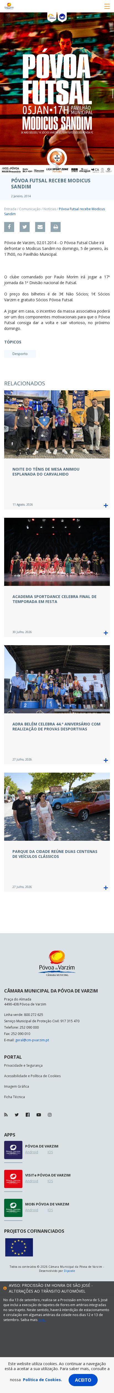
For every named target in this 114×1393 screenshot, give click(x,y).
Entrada (10, 209)
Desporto (20, 353)
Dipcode (69, 1271)
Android (31, 1152)
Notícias (49, 209)
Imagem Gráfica (16, 1086)
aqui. (42, 1319)
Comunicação (30, 209)
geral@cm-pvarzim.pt (32, 1040)
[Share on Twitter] (25, 227)
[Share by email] (40, 227)
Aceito (83, 1380)
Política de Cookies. (42, 1379)
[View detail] (106, 505)
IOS (50, 1152)
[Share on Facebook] (9, 227)
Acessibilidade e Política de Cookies (32, 1076)
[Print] (56, 227)
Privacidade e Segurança (23, 1065)
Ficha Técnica (14, 1097)
